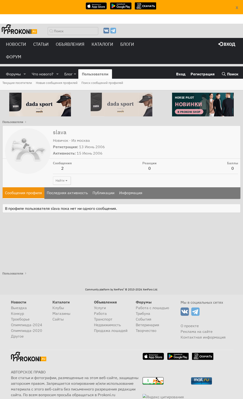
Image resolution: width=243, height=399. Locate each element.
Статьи (41, 44)
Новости (16, 44)
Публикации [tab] (103, 192)
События (143, 319)
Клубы (58, 307)
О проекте (190, 325)
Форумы (13, 74)
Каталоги (102, 44)
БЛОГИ (127, 44)
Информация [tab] (130, 192)
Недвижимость (107, 324)
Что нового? (42, 74)
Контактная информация (203, 337)
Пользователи (95, 74)
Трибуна (143, 313)
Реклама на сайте (197, 331)
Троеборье (20, 319)
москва (83, 140)
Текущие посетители (17, 83)
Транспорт (103, 319)
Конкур (17, 313)
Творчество (146, 330)
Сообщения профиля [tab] (23, 192)
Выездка (19, 307)
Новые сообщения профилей (57, 83)
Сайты (58, 319)
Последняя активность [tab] (67, 192)
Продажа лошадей (110, 330)
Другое (17, 336)
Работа (100, 313)
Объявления (70, 44)
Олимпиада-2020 (26, 330)
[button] (24, 74)
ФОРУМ (13, 57)
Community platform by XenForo (121, 289)
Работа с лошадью (152, 307)
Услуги (100, 307)
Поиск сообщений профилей (102, 83)
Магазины (61, 313)
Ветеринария (147, 324)
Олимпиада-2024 (26, 324)
